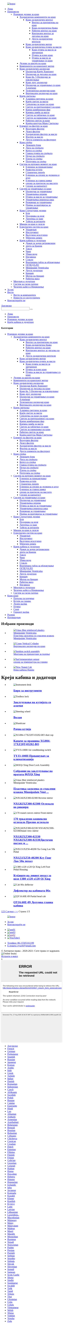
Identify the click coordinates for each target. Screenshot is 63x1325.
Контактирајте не (16, 300)
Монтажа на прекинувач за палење (31, 654)
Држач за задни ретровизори (40, 243)
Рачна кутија (22, 729)
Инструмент (32, 232)
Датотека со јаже (34, 218)
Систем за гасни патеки (25, 284)
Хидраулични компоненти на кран (38, 17)
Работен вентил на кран (44, 30)
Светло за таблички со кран (40, 115)
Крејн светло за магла (37, 101)
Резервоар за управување (39, 202)
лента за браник (34, 246)
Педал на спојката (35, 156)
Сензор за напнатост (36, 186)
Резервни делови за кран (26, 14)
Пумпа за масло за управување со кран (42, 59)
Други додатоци (34, 270)
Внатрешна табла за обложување (43, 262)
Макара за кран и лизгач (32, 224)
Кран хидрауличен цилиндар (35, 69)
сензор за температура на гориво (30, 662)
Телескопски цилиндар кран (40, 90)
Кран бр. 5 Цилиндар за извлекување (38, 78)
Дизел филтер (33, 131)
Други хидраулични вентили (41, 356)
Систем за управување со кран (35, 188)
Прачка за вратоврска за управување (38, 514)
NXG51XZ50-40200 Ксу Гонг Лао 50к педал (32, 859)
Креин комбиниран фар (38, 109)
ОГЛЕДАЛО (32, 265)
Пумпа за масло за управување (42, 197)
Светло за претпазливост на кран (43, 107)
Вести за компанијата (24, 295)
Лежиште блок (33, 145)
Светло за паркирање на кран (41, 118)
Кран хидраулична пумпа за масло (43, 47)
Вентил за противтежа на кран (42, 342)
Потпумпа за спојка (36, 161)
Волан (17, 717)
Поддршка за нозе (35, 216)
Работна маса (32, 278)
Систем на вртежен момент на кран (38, 164)
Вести (10, 292)
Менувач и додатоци (24, 281)
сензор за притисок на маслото (42, 183)
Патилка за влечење (23, 598)
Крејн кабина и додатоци (33, 240)
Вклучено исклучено (37, 235)
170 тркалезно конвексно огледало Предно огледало (31, 820)
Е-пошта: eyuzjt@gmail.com (21, 945)
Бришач (30, 273)
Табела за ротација (35, 221)
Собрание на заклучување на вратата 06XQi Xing (33, 772)
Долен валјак (20, 604)
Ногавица (31, 257)
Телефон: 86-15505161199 (20, 943)
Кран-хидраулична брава (45, 28)
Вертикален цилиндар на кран (41, 93)
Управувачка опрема (36, 194)
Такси (29, 248)
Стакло (29, 259)
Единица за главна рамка (39, 180)
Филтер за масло (34, 137)
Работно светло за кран (38, 120)
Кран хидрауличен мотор (39, 44)
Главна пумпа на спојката (39, 153)
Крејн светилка (27, 96)
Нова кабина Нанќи (23, 670)
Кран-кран (12, 595)
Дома (10, 9)
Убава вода (31, 254)
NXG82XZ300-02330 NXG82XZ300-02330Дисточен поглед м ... (33, 840)
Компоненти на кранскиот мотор (37, 66)
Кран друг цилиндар (36, 82)
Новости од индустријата (26, 297)
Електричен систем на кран (34, 227)
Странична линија (35, 172)
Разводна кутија (34, 169)
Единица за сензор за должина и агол (39, 486)
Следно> (10, 911)
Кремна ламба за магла (37, 112)
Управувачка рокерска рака (40, 199)
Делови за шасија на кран (33, 63)
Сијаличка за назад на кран (40, 104)
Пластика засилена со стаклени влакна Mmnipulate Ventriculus (33, 637)
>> (16, 911)
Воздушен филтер (35, 128)
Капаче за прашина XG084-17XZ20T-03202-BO (31, 742)
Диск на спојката (34, 148)
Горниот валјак (21, 612)
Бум (28, 213)
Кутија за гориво (22, 601)
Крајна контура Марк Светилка (42, 123)
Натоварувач (14, 617)
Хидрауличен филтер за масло (41, 134)
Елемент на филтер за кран (34, 126)
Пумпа (16, 606)
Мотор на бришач (35, 276)
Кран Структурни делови (33, 210)
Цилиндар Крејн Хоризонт (40, 71)
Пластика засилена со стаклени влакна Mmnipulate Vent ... (34, 790)
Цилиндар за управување (39, 191)
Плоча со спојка (34, 158)
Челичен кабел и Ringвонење (28, 287)
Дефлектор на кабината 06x (31, 890)
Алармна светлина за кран (39, 98)
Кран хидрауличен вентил (39, 19)
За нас (10, 289)
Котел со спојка (34, 150)
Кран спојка (26, 142)
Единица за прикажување (39, 167)
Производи (13, 11)
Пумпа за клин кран (42, 55)
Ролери (11, 614)
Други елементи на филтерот (41, 139)
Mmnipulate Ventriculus (37, 267)
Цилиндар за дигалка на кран (41, 74)
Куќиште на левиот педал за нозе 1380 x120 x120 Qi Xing (32, 877)
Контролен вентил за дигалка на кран (43, 34)
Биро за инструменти (27, 690)
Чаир (28, 251)
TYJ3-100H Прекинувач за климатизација (31, 757)
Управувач (31, 229)
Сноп (16, 609)
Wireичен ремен (34, 237)
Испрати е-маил (9, 956)
